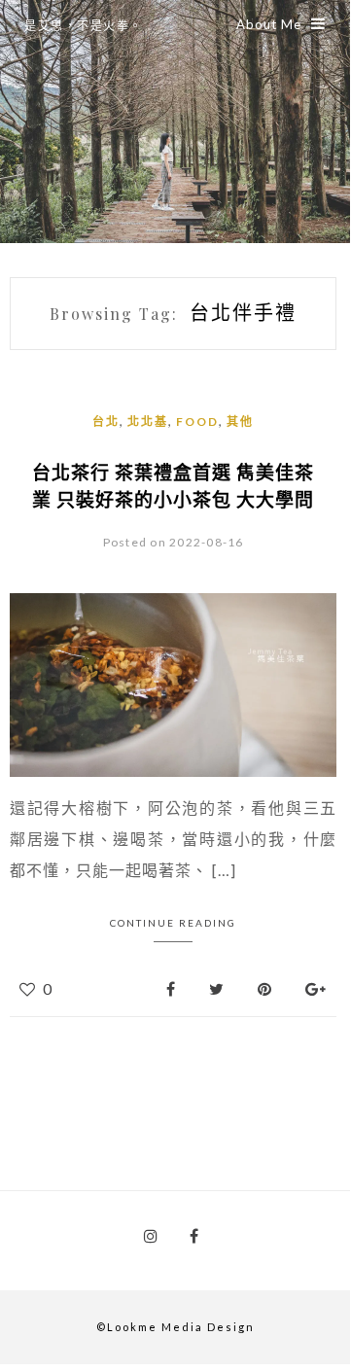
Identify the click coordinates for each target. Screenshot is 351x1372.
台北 (106, 421)
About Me (268, 24)
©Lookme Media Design (175, 1326)
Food (197, 421)
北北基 (147, 421)
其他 (240, 421)
